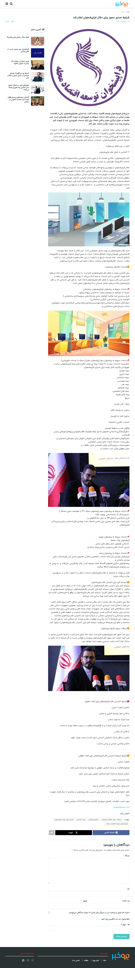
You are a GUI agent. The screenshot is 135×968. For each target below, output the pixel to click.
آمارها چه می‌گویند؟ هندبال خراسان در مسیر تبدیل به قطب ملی (18, 75)
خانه (128, 12)
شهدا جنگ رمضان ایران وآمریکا (18, 37)
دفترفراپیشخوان (93, 819)
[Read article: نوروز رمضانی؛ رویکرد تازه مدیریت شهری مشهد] (37, 65)
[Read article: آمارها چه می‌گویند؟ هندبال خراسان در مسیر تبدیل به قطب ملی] (37, 77)
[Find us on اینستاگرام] (28, 960)
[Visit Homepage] (122, 4)
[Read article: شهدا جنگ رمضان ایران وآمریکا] (37, 41)
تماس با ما (76, 960)
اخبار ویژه (95, 960)
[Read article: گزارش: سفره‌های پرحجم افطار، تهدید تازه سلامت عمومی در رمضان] (37, 101)
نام (127, 888)
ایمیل (84, 900)
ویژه (123, 12)
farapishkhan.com (121, 807)
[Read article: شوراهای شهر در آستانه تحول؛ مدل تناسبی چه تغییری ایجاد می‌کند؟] (37, 89)
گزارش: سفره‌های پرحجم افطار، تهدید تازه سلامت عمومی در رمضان (18, 99)
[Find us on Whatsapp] (33, 960)
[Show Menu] (7, 4)
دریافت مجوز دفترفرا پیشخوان (111, 819)
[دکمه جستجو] (11, 4)
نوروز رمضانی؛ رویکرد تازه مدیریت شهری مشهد (20, 62)
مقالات (86, 960)
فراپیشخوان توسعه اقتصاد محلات (117, 824)
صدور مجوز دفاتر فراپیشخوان (64, 819)
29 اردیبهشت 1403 (122, 21)
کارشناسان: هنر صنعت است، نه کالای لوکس (18, 50)
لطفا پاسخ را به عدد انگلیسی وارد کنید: (115, 919)
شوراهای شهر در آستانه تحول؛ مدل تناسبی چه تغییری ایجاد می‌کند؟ (18, 87)
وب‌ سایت (125, 900)
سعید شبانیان (81, 819)
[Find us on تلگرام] (23, 960)
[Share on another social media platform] (52, 832)
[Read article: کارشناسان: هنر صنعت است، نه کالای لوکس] (37, 53)
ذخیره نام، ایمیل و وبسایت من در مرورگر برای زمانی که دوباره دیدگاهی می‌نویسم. (99, 912)
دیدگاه (126, 855)
